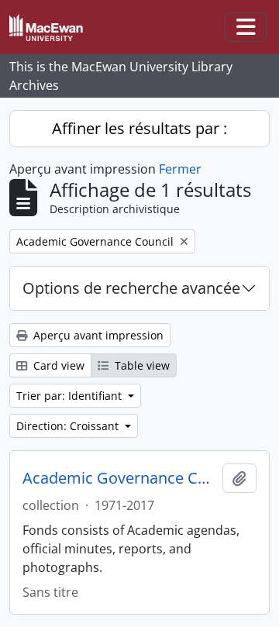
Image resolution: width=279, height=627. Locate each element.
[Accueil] (52, 27)
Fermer (180, 168)
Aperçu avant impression (97, 335)
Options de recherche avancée (131, 287)
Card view (57, 365)
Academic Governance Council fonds (119, 478)
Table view (141, 365)
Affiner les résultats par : (139, 128)
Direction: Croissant (69, 426)
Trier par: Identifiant (70, 395)
